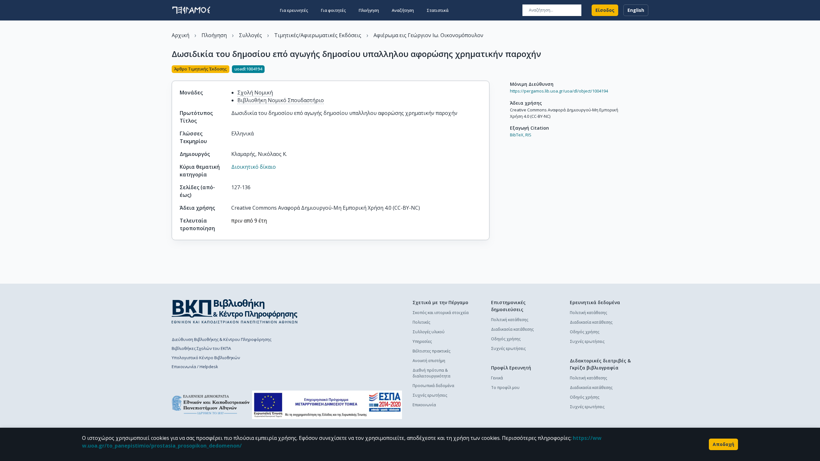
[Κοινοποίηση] (486, 69)
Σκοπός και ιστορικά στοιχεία (441, 312)
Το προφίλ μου (505, 387)
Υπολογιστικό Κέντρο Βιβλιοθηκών (206, 357)
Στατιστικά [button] (437, 10)
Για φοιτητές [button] (333, 10)
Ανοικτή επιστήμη (429, 360)
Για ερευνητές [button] (294, 10)
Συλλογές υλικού (429, 332)
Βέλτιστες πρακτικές (431, 351)
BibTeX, (517, 135)
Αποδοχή (723, 444)
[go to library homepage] (235, 311)
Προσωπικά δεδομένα (433, 385)
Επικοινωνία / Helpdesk (195, 366)
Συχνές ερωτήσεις (430, 395)
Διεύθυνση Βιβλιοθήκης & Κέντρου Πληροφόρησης (221, 339)
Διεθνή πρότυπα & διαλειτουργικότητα (431, 373)
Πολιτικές (421, 322)
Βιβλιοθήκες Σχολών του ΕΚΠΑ (201, 348)
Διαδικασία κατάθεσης (512, 329)
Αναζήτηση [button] (403, 10)
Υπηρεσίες (422, 341)
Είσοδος (604, 10)
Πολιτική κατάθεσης (509, 319)
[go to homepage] (191, 10)
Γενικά (497, 378)
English (635, 10)
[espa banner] (327, 405)
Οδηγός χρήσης (506, 339)
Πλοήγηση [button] (369, 10)
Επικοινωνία (424, 405)
